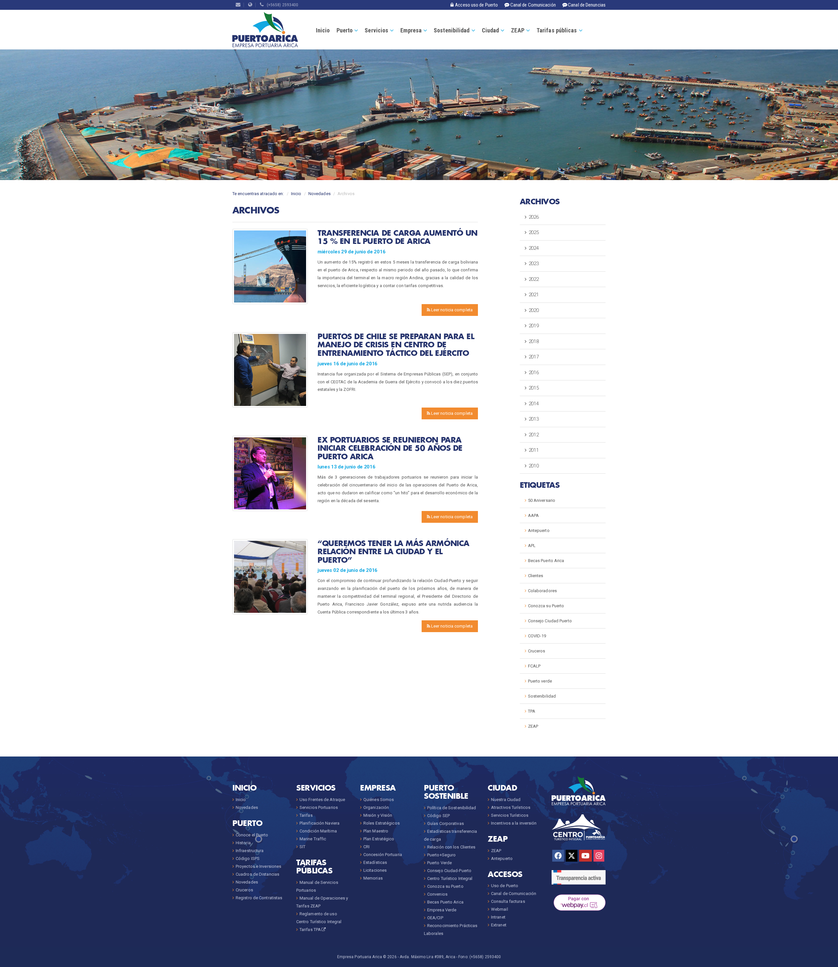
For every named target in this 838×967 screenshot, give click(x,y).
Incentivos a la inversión (514, 823)
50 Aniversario (541, 500)
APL (532, 545)
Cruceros (536, 650)
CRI (366, 846)
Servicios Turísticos (509, 815)
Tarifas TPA (310, 929)
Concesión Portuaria (382, 854)
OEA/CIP (435, 917)
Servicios (376, 30)
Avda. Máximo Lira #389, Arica (427, 957)
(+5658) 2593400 (281, 5)
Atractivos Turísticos (510, 807)
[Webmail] (238, 5)
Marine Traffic (313, 838)
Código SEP (438, 815)
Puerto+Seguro (441, 854)
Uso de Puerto (504, 885)
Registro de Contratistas (259, 897)
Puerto (345, 30)
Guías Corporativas (445, 823)
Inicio (323, 30)
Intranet (498, 917)
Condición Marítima (318, 831)
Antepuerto (539, 530)
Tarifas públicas (557, 30)
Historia (243, 842)
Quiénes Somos (378, 799)
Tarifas (306, 815)
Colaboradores (542, 590)
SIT (302, 846)
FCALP (534, 666)
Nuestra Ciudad (505, 799)
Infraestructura (250, 850)
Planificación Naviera (319, 823)
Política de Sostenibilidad (451, 807)
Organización (376, 807)
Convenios (437, 894)
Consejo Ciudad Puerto (550, 620)
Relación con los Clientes (451, 847)
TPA (531, 711)
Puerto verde (540, 681)
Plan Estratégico (378, 838)
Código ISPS (248, 858)
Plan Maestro (375, 831)
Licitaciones (375, 870)
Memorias (373, 878)
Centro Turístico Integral (450, 878)
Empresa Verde (441, 909)
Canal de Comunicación (513, 893)
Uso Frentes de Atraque (322, 799)
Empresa (411, 30)
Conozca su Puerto (546, 605)
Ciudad (490, 30)
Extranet (498, 924)
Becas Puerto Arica (546, 560)
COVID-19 (537, 635)
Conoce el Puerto (252, 834)
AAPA (533, 515)
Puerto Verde (439, 862)
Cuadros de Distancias (257, 874)
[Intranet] (250, 5)
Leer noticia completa (451, 309)
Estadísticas (375, 862)
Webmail (499, 909)
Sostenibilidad (451, 30)
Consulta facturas (508, 901)
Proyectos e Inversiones (258, 866)
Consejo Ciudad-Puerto (449, 870)
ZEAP (517, 30)
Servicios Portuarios (319, 807)
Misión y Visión (377, 815)
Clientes (535, 575)
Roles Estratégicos (381, 823)
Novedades (319, 193)
